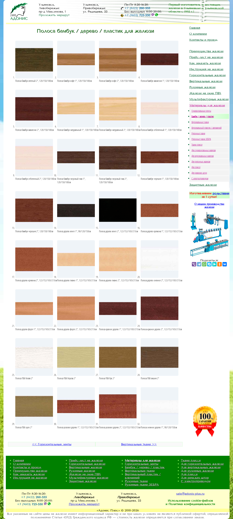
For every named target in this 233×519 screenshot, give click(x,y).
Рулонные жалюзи (202, 87)
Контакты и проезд (203, 39)
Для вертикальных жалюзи (202, 156)
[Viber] (194, 264)
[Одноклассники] (219, 264)
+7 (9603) (137, 15)
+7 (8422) (137, 8)
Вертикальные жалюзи (205, 81)
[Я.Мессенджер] (214, 264)
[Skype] (209, 264)
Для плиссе (195, 167)
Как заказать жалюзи (205, 63)
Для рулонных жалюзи (200, 161)
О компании (198, 33)
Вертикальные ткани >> (139, 444)
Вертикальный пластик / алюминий (206, 127)
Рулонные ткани (198, 133)
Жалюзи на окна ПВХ (205, 93)
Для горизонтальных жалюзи (203, 150)
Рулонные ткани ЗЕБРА (201, 139)
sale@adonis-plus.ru (190, 493)
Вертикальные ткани (200, 122)
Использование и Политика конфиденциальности (190, 502)
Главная (194, 27)
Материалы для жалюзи (207, 105)
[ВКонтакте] (224, 264)
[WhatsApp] (204, 264)
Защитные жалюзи (203, 184)
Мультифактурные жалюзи (209, 99)
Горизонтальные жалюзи (207, 75)
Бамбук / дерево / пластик (202, 116)
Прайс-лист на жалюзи (206, 57)
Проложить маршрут (54, 15)
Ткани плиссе (196, 144)
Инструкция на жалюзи (206, 69)
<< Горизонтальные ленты (51, 444)
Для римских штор (199, 172)
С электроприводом (199, 178)
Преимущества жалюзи (206, 51)
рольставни (221, 193)
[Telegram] (199, 264)
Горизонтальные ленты (201, 110)
